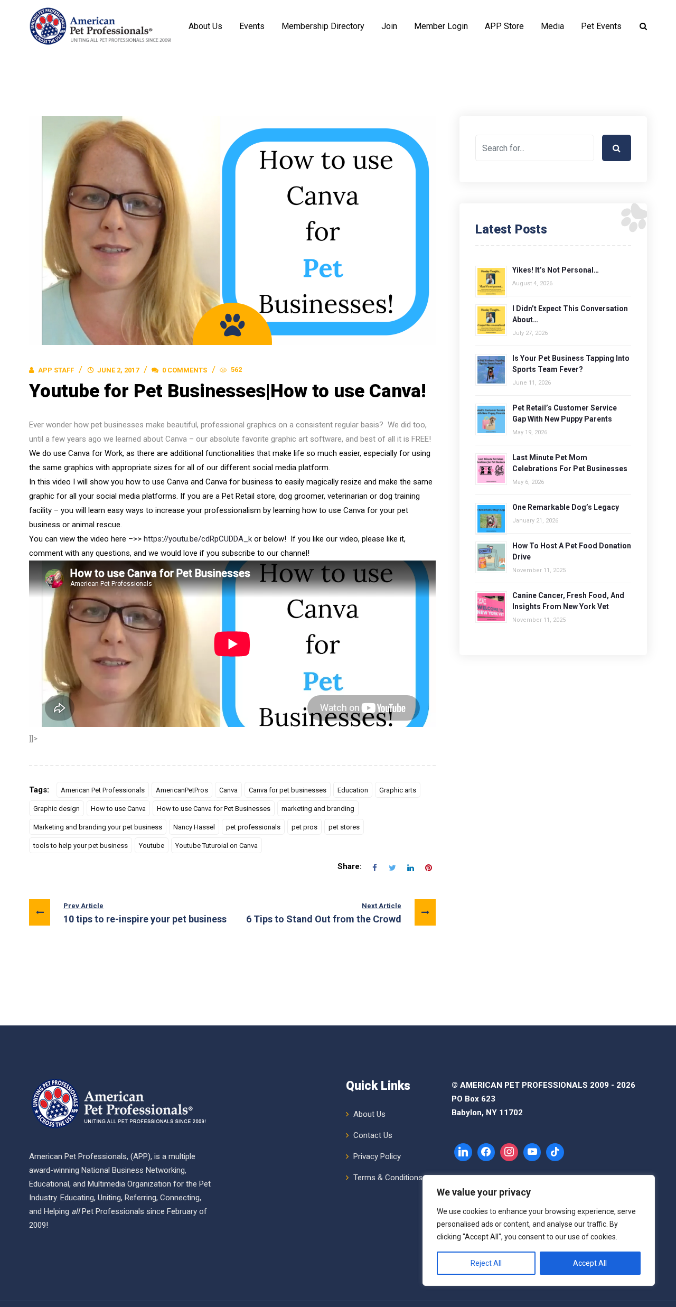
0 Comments (184, 370)
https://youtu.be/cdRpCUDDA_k (198, 539)
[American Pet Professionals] (102, 26)
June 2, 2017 (118, 370)
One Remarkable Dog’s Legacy (565, 507)
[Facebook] (486, 1152)
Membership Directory (322, 26)
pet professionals (253, 827)
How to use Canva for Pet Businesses (213, 809)
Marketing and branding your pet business (97, 827)
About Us (205, 26)
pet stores (344, 827)
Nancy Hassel (194, 827)
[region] (538, 1230)
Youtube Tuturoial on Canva (216, 845)
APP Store (504, 26)
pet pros (304, 827)
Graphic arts (397, 790)
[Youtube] (532, 1152)
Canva (228, 790)
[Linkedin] (463, 1152)
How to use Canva (118, 809)
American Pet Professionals (103, 790)
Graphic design (56, 809)
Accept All (590, 1263)
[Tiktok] (555, 1152)
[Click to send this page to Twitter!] (392, 867)
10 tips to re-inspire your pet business (145, 913)
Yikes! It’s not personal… (555, 270)
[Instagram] (509, 1152)
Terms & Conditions (387, 1177)
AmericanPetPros (182, 790)
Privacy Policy (377, 1156)
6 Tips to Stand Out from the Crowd (323, 913)
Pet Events (601, 26)
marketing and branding (317, 809)
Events (252, 26)
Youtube (151, 845)
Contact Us (372, 1135)
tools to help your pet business (80, 845)
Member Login (441, 26)
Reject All (486, 1263)
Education (352, 790)
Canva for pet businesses (287, 790)
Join (389, 26)
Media (552, 26)
